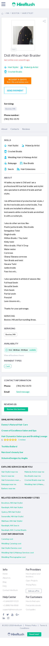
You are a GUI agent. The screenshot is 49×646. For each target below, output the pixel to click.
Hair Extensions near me (11, 480)
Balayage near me (8, 484)
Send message (22, 391)
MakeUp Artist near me (34, 472)
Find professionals (33, 605)
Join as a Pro (33, 591)
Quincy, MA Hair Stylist (11, 512)
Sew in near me (7, 476)
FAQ (5, 586)
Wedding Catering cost (11, 543)
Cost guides (31, 609)
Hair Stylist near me (9, 472)
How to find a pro (33, 601)
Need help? (34, 634)
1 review (22, 439)
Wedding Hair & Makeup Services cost (17, 552)
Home (5, 574)
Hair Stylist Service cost (11, 548)
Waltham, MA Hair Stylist (11, 521)
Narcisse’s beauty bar (12, 452)
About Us (6, 578)
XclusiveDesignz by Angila (14, 458)
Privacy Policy (31, 625)
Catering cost (7, 539)
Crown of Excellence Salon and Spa (18, 430)
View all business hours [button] (14, 355)
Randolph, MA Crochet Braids (13, 530)
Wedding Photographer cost (13, 557)
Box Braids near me (32, 476)
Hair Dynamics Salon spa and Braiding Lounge (24, 436)
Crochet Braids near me (34, 480)
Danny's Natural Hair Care (14, 424)
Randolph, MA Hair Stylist (12, 507)
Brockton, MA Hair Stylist (12, 503)
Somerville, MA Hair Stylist (12, 516)
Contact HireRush (10, 590)
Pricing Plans (31, 585)
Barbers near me (8, 488)
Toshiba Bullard (9, 446)
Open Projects (32, 580)
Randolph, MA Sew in (10, 525)
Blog (4, 582)
